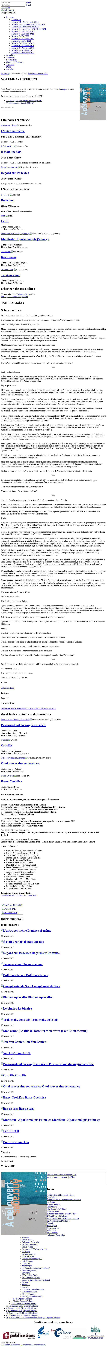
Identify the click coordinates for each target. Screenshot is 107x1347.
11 (7, 1306)
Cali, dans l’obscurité (30, 1242)
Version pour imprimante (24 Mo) (20, 103)
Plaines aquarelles (39, 997)
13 (7, 1313)
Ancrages (63, 89)
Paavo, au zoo (28, 1240)
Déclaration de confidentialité (33, 1345)
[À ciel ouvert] (7, 10)
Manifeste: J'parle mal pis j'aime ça (15, 234)
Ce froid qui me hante (31, 1277)
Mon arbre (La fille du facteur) (66, 1030)
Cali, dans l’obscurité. (40, 708)
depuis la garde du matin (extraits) (36, 1280)
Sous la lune (52, 1197)
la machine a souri (29, 1292)
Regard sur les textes (9, 167)
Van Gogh (23, 1053)
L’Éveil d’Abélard (29, 1275)
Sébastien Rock (23, 294)
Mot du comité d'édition (56, 1209)
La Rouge (51, 1202)
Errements (26, 1273)
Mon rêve (26, 1284)
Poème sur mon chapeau (32, 1259)
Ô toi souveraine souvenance (13, 758)
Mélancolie (13, 708)
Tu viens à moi (7, 269)
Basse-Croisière (7, 776)
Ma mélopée (27, 1266)
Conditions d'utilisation (10, 1345)
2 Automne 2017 (14, 296)
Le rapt (25, 1282)
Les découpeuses (29, 1270)
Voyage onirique (53, 1204)
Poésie (3, 296)
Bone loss (5, 195)
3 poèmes (26, 1263)
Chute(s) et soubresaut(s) (32, 1296)
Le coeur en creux (29, 1244)
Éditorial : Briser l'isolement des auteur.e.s (64, 1199)
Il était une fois (7, 146)
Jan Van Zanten (35, 1042)
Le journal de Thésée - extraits (34, 1249)
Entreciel (50, 1223)
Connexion (5, 8)
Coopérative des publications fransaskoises (18, 895)
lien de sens (6, 251)
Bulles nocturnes (36, 975)
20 (7, 1318)
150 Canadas (52, 1233)
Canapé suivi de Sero (45, 986)
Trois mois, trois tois (44, 1019)
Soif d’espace (27, 1261)
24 (48, 1218)
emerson (25, 1237)
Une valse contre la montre (33, 1289)
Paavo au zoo (27, 1247)
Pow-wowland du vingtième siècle (15, 719)
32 (48, 1221)
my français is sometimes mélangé (36, 1268)
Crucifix (4, 740)
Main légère (52, 1225)
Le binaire (24, 1008)
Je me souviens (53, 1228)
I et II (3, 216)
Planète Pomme (28, 1294)
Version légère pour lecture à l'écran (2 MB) (24, 100)
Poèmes (25, 1287)
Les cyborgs (52, 1207)
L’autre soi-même (8, 125)
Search (28, 2)
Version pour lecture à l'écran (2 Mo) (62, 1175)
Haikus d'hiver (53, 1211)
